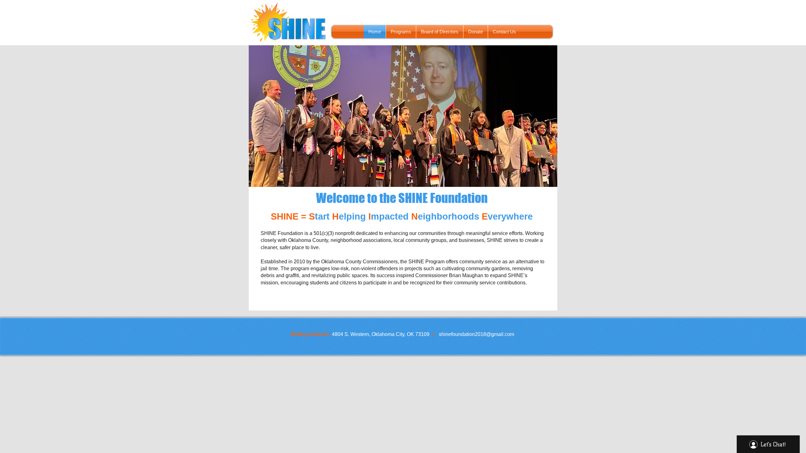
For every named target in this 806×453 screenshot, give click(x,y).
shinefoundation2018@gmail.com (476, 334)
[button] (407, 116)
